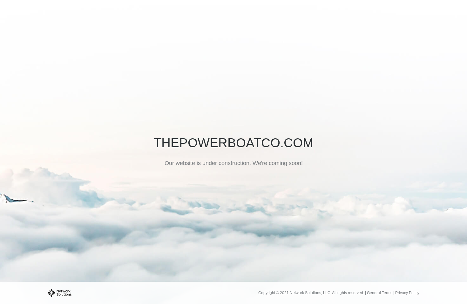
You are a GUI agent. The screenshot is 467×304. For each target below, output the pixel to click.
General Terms (379, 293)
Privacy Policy (407, 293)
